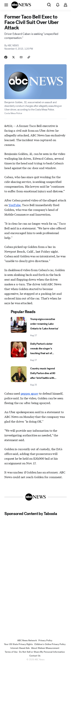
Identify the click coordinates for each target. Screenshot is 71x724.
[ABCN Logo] (21, 4)
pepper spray (29, 393)
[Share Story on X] (13, 57)
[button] (6, 4)
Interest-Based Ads (20, 648)
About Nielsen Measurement (45, 648)
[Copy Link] (28, 57)
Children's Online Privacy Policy (50, 644)
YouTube (15, 205)
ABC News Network (27, 640)
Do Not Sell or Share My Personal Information (42, 651)
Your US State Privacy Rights (18, 644)
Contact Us (34, 655)
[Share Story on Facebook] (6, 57)
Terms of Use (11, 651)
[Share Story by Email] (21, 57)
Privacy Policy (45, 640)
